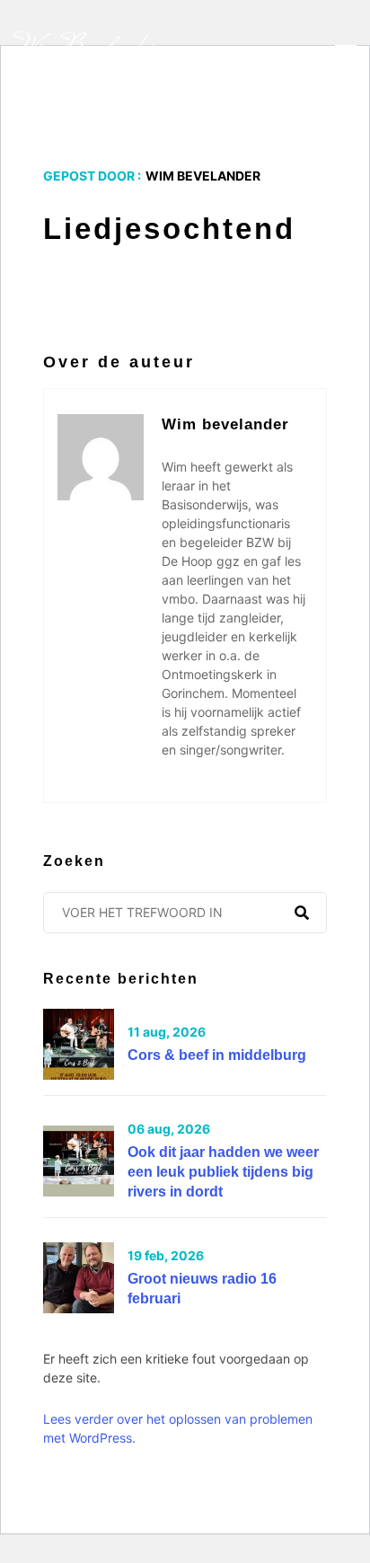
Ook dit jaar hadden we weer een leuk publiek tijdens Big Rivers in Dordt (223, 1171)
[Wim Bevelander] (85, 50)
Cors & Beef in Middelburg (217, 1055)
